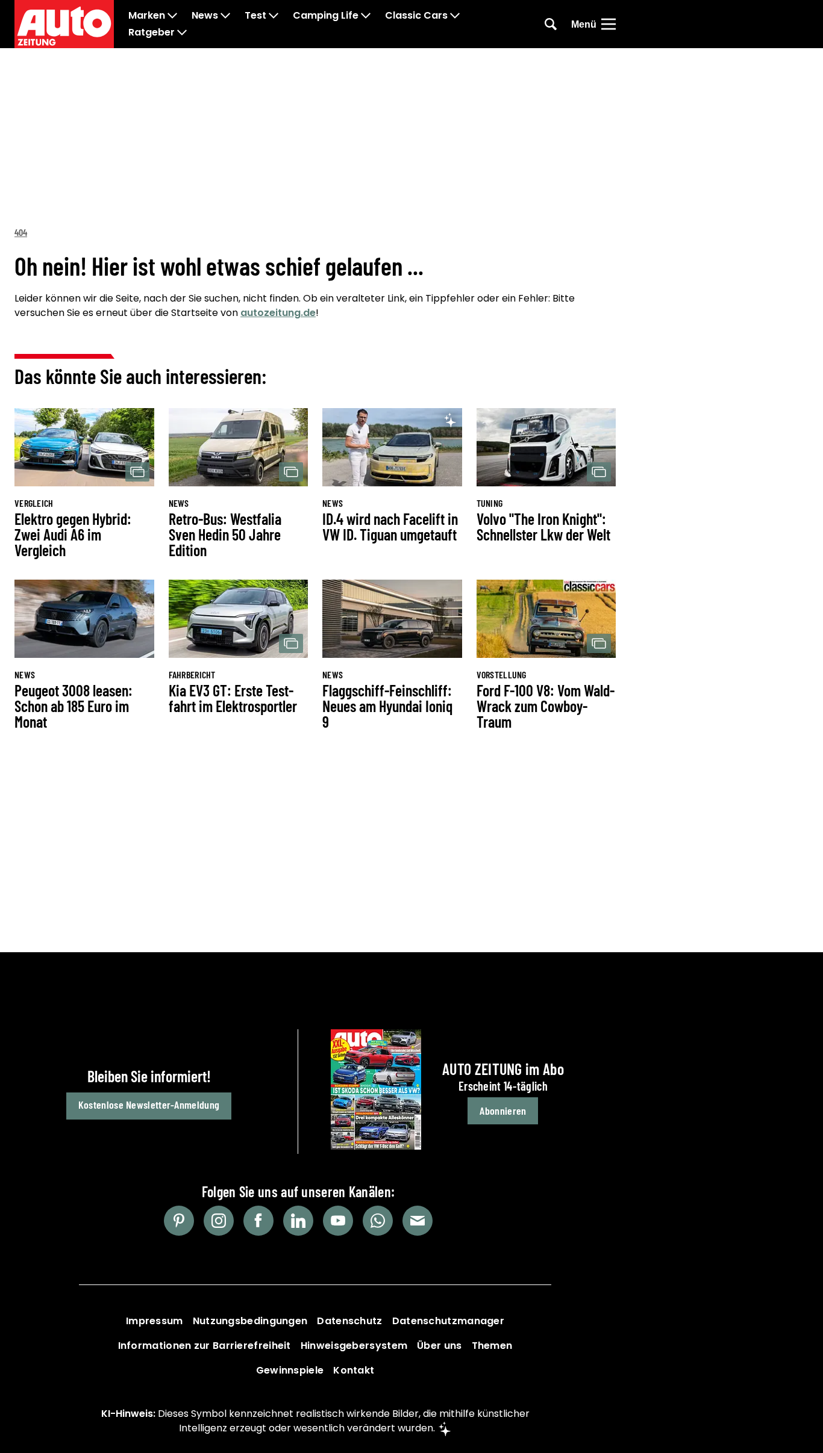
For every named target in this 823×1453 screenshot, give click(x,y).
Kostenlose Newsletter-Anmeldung (148, 1104)
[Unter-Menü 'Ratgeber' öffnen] (182, 32)
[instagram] (219, 1221)
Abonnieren (503, 1110)
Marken (146, 15)
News (205, 15)
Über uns (439, 1345)
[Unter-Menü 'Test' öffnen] (273, 15)
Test (255, 15)
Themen (492, 1345)
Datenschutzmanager (448, 1321)
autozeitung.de (278, 313)
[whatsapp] (378, 1221)
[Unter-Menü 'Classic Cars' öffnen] (455, 15)
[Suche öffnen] (551, 24)
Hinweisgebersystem (354, 1345)
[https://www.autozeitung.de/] (64, 24)
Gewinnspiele (290, 1370)
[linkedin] (298, 1221)
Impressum (154, 1321)
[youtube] (338, 1221)
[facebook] (258, 1221)
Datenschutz (349, 1321)
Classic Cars (416, 15)
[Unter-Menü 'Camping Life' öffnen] (366, 15)
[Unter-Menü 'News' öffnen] (225, 15)
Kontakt (353, 1370)
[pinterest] (179, 1221)
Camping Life (325, 15)
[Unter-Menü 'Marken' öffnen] (172, 15)
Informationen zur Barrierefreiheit (204, 1345)
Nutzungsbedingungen (250, 1321)
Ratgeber (151, 32)
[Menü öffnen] (608, 24)
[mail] (417, 1221)
